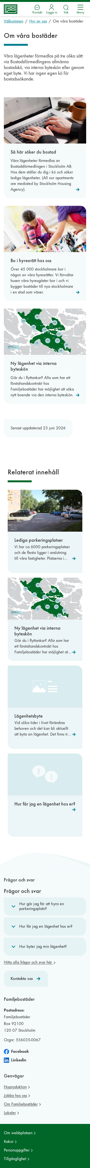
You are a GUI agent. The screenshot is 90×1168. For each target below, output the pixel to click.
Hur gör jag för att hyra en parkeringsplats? (41, 906)
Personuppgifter (17, 1150)
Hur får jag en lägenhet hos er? (45, 926)
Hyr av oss (38, 21)
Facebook (20, 1051)
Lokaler (10, 1112)
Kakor (8, 1141)
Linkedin (18, 1060)
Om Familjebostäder (21, 1104)
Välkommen (13, 21)
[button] (45, 906)
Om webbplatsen (18, 1132)
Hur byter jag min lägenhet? (43, 946)
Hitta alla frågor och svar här (28, 962)
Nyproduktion (15, 1086)
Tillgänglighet (15, 1158)
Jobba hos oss (15, 1095)
